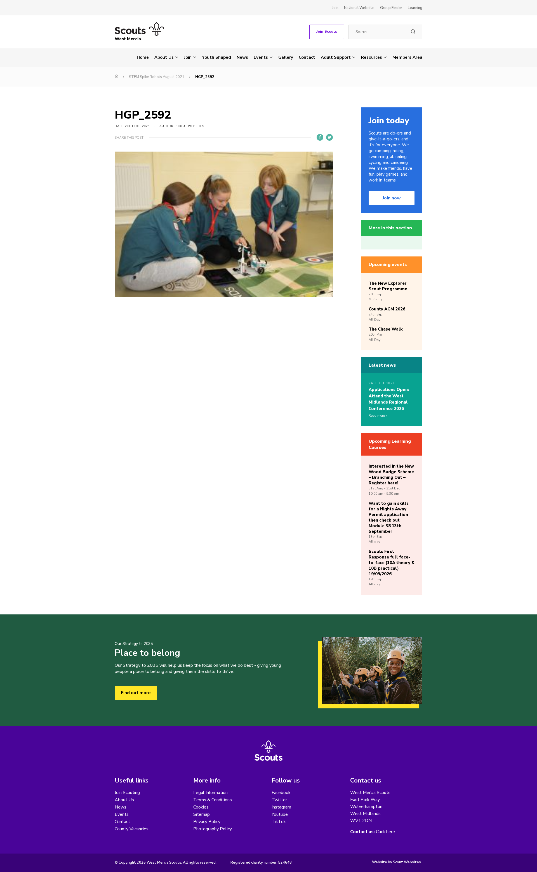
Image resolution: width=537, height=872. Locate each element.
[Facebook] (320, 137)
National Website (359, 7)
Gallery (285, 57)
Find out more (136, 693)
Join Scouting (127, 792)
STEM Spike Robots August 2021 (156, 76)
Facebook (281, 792)
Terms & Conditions (212, 800)
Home (143, 57)
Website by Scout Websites (396, 862)
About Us (164, 57)
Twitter (279, 800)
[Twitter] (329, 137)
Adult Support (336, 57)
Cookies (201, 807)
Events (261, 57)
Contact (307, 57)
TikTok (279, 822)
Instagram (281, 807)
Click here (385, 831)
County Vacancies (132, 829)
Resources (371, 57)
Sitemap (201, 814)
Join (335, 7)
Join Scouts (326, 31)
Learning (415, 7)
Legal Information (210, 792)
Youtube (280, 814)
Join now (392, 198)
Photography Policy (212, 829)
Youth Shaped (216, 57)
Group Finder (391, 7)
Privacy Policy (206, 822)
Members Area (407, 57)
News (242, 57)
